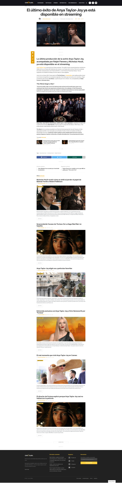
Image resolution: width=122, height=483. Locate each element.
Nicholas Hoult (51, 153)
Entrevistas (63, 2)
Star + (72, 18)
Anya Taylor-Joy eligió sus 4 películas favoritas (54, 268)
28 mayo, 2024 (49, 270)
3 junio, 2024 (71, 143)
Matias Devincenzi (47, 18)
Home (26, 5)
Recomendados (72, 2)
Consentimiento (85, 478)
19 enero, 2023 (56, 18)
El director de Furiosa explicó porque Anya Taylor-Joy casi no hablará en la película (60, 397)
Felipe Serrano (41, 227)
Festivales (48, 2)
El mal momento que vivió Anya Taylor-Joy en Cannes (57, 355)
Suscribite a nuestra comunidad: (88, 457)
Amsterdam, (69, 75)
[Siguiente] (62, 149)
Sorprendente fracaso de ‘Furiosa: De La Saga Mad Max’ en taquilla (59, 225)
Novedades (40, 2)
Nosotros (81, 2)
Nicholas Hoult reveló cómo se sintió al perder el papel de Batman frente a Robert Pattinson (51, 142)
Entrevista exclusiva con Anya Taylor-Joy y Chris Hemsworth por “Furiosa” (61, 312)
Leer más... (27, 469)
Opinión (56, 2)
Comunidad (79, 478)
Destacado (29, 5)
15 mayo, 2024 (49, 357)
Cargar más (60, 442)
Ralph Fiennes (58, 153)
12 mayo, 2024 (49, 400)
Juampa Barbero (41, 314)
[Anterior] (60, 149)
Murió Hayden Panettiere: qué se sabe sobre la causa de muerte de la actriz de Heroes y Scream (58, 469)
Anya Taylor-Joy (41, 67)
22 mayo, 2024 (48, 314)
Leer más (40, 218)
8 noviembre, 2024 (47, 144)
